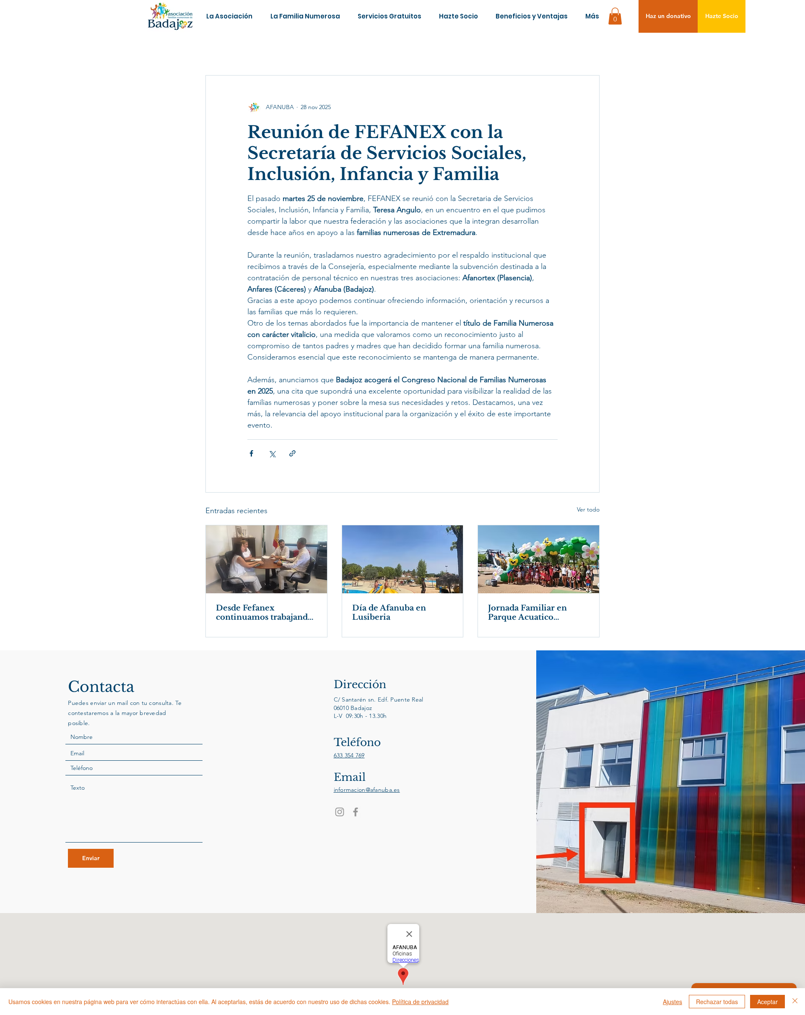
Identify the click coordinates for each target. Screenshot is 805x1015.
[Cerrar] (795, 1001)
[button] (615, 16)
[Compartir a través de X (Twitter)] (272, 453)
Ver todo (588, 509)
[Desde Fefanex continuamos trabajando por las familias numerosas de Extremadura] (266, 559)
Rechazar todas (717, 1001)
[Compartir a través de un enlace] (292, 453)
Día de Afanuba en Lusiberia (389, 612)
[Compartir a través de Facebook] (251, 453)
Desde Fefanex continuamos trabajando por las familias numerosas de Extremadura (264, 612)
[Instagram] (339, 812)
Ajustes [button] (672, 1001)
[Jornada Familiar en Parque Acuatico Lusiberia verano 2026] (538, 559)
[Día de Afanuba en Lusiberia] (402, 559)
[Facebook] (355, 812)
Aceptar (767, 1001)
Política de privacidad (420, 1001)
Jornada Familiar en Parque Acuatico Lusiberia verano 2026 (533, 612)
